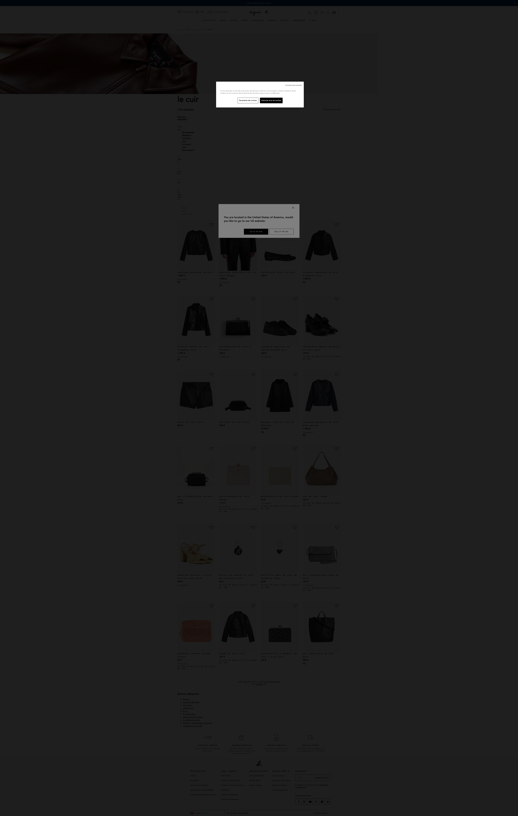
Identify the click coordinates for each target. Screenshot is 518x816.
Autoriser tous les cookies (271, 100)
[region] (260, 94)
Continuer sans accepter (293, 85)
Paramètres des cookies (248, 100)
